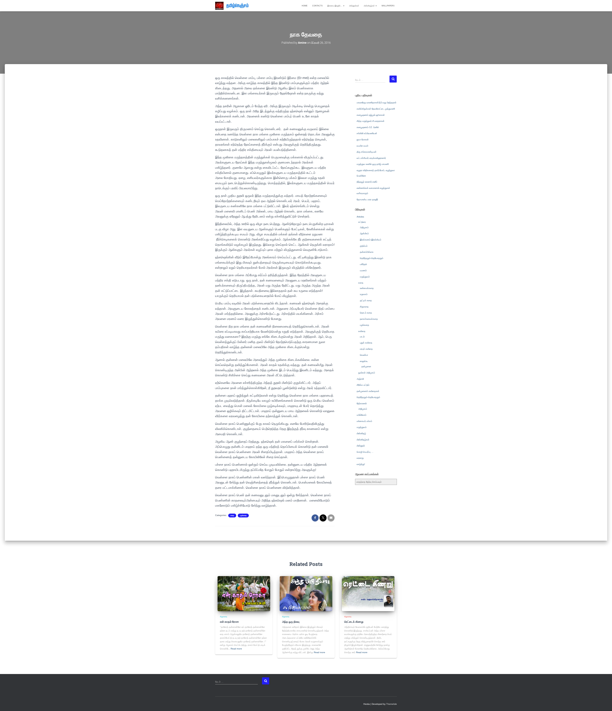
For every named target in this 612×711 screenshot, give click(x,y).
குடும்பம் (364, 246)
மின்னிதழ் (361, 433)
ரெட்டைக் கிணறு (353, 621)
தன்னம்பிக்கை (367, 252)
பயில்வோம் (361, 415)
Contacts (317, 6)
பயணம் (363, 270)
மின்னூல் (361, 445)
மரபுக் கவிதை (366, 349)
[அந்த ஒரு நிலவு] (306, 593)
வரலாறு (360, 458)
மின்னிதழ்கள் (369, 6)
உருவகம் (364, 294)
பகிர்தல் (363, 264)
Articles (360, 216)
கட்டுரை (362, 222)
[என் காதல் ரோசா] (244, 593)
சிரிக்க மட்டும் (363, 385)
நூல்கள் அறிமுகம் (366, 372)
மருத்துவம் (365, 276)
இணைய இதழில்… (335, 6)
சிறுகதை (364, 306)
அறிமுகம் (364, 227)
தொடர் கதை (366, 312)
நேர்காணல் (362, 403)
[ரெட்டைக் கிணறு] (368, 593)
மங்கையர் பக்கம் (364, 421)
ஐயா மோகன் (363, 139)
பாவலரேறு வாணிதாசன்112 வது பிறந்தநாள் (376, 102)
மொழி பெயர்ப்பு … (365, 452)
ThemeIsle (391, 704)
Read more (236, 648)
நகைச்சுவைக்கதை (369, 319)
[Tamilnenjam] (233, 6)
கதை (232, 515)
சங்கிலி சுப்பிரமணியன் (367, 133)
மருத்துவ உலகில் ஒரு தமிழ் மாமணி (373, 164)
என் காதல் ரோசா (229, 621)
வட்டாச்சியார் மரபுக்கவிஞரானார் (371, 158)
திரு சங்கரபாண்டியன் (366, 152)
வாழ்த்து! (361, 464)
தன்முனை (366, 366)
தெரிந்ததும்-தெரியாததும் (371, 258)
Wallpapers (388, 6)
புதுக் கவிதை (366, 342)
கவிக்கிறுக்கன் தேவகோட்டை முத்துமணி (376, 108)
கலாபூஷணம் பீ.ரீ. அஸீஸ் (368, 127)
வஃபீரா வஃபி (362, 145)
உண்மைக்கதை (367, 288)
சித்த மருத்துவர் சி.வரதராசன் (370, 121)
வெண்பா (364, 355)
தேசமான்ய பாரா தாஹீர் (367, 199)
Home (304, 6)
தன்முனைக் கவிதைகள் (368, 391)
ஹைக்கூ (364, 361)
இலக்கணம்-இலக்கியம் (370, 239)
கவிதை (361, 331)
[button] (343, 6)
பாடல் (362, 336)
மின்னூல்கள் (354, 6)
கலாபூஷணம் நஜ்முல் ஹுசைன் (371, 115)
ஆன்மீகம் (364, 233)
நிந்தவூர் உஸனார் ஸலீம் (367, 182)
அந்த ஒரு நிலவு (290, 621)
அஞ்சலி (360, 379)
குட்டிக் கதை (366, 300)
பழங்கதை (243, 515)
